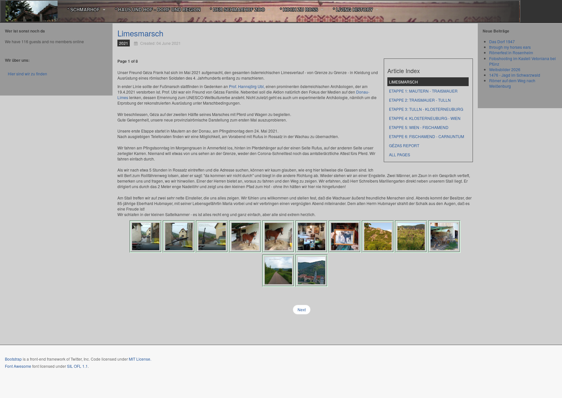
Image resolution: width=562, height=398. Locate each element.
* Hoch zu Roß (299, 9)
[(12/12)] (311, 270)
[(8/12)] (378, 236)
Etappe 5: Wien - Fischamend (418, 127)
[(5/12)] (278, 236)
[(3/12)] (212, 236)
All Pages (399, 154)
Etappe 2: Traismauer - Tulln (420, 100)
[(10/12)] (444, 236)
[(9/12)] (411, 236)
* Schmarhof (84, 9)
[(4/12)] (245, 236)
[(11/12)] (278, 270)
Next (302, 309)
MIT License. (140, 359)
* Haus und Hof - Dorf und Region (157, 9)
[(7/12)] (344, 236)
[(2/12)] (179, 236)
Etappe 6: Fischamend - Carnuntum (426, 136)
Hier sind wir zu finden (27, 73)
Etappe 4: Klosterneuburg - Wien (425, 118)
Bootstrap (13, 359)
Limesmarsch (140, 33)
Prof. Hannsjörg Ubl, (247, 86)
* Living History (353, 9)
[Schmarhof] (32, 10)
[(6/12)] (311, 236)
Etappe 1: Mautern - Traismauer (423, 91)
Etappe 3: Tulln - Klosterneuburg (426, 109)
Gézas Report (404, 145)
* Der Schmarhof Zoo (238, 9)
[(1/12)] (145, 236)
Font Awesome (18, 366)
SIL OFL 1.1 (77, 366)
